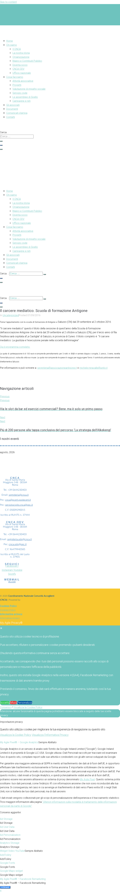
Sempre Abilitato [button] (47, 742)
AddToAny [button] (5, 854)
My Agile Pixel (87, 779)
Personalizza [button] (24, 702)
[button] (41, 45)
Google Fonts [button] (7, 862)
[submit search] (1, 141)
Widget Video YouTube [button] (12, 850)
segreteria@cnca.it (19, 495)
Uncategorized (11, 315)
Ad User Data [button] (7, 826)
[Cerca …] (1, 145)
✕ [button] (1, 628)
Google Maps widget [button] (11, 870)
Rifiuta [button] (13, 702)
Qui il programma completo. (15, 346)
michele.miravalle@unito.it (94, 367)
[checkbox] (60, 823)
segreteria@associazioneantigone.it (57, 367)
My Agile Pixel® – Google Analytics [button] (19, 742)
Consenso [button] (5, 707)
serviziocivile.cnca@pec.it (19, 505)
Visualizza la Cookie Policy (27, 707)
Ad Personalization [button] (10, 834)
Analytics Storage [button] (9, 842)
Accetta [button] (5, 702)
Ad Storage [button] (6, 818)
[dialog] (60, 662)
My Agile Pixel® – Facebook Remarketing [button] (23, 879)
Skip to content (8, 1)
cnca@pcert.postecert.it (18, 500)
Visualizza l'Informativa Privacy (50, 734)
